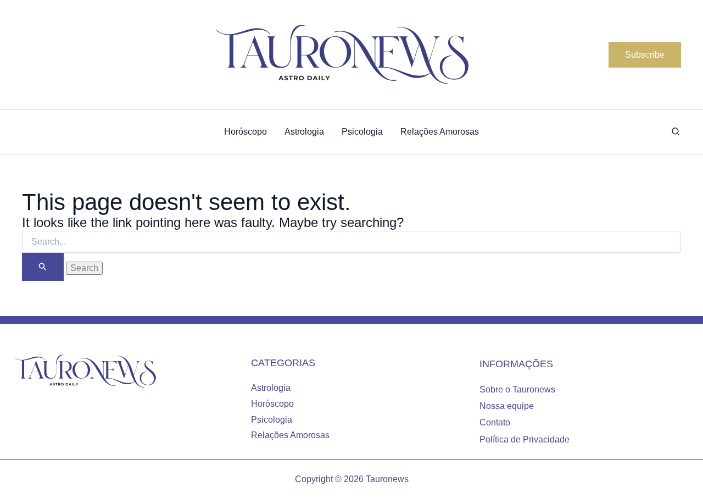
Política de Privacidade (524, 439)
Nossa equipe (506, 406)
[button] (645, 55)
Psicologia (271, 419)
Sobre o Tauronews (517, 389)
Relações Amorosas (290, 435)
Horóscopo (272, 403)
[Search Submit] (43, 267)
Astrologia (271, 387)
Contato (494, 422)
